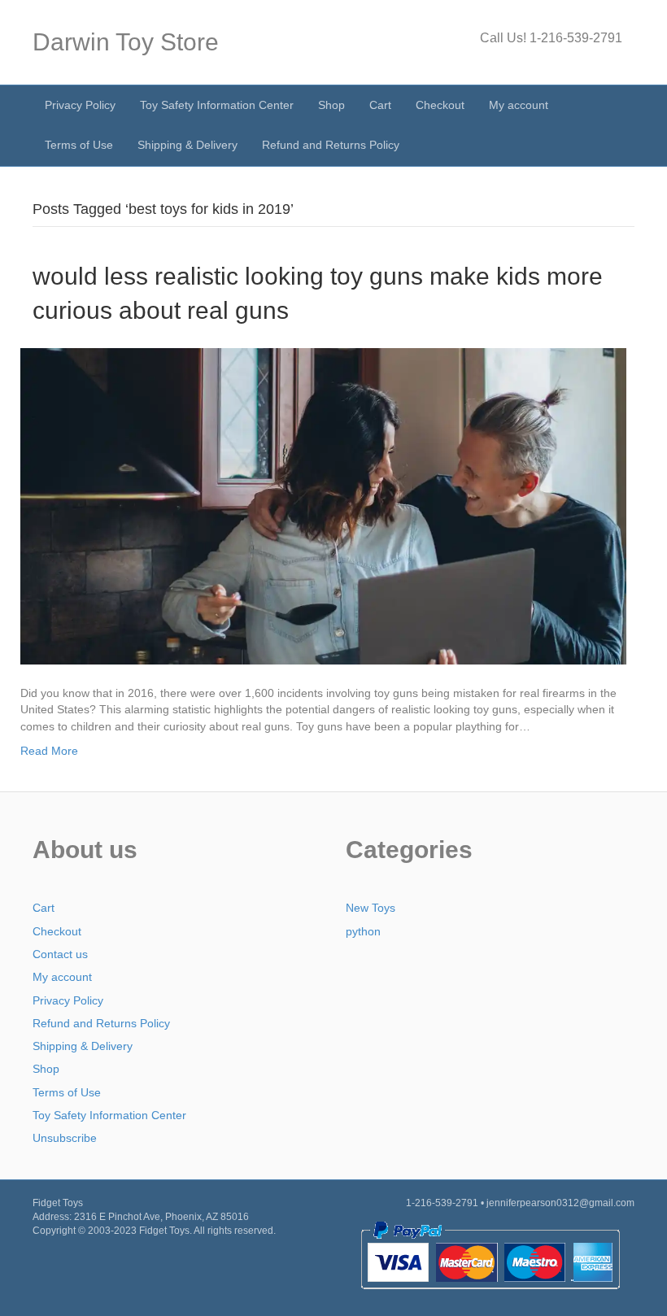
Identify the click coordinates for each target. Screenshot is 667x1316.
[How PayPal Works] (490, 1254)
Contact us (60, 954)
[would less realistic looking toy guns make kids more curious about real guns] (323, 505)
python (363, 931)
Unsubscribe (65, 1137)
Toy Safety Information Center (217, 104)
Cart (380, 104)
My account (518, 104)
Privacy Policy (80, 104)
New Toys (370, 907)
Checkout (440, 104)
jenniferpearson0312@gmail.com (560, 1203)
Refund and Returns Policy (330, 144)
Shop (331, 104)
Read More (49, 750)
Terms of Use (79, 144)
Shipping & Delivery (187, 144)
